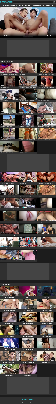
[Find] (54, 2)
